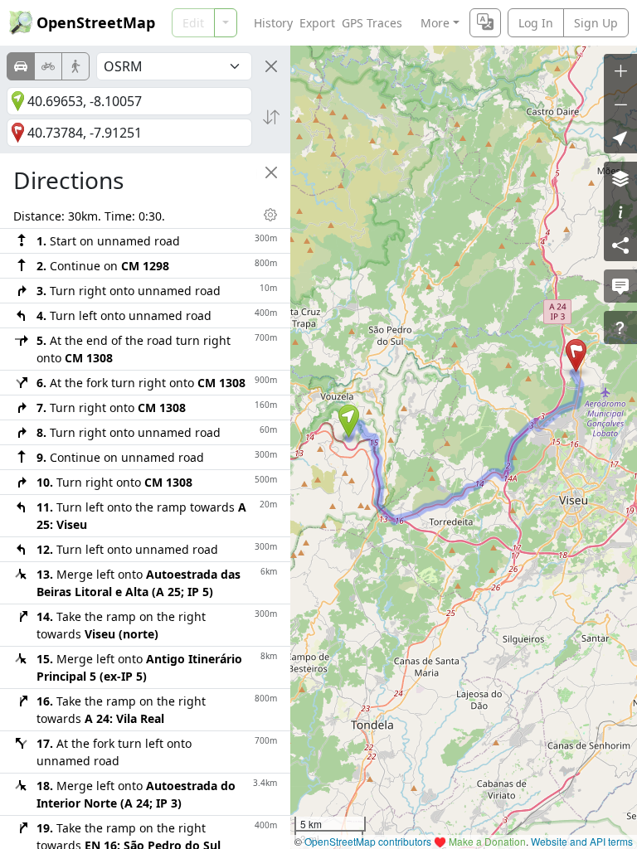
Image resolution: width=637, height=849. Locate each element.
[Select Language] (485, 22)
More (435, 23)
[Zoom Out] (620, 103)
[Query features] (620, 327)
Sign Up (596, 23)
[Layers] (620, 178)
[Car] (21, 66)
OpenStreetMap (95, 22)
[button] (348, 421)
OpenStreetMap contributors (367, 841)
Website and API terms (582, 841)
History (273, 23)
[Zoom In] (620, 70)
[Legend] (620, 211)
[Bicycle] (48, 66)
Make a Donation (487, 841)
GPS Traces (372, 23)
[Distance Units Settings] (270, 215)
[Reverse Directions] (271, 116)
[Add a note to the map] (620, 286)
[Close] (271, 66)
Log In (535, 23)
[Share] (620, 244)
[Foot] (75, 66)
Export (317, 23)
